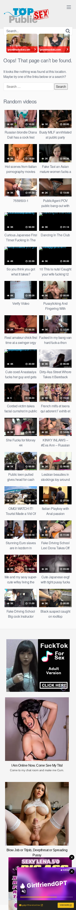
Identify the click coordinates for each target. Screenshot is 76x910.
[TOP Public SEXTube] (26, 13)
